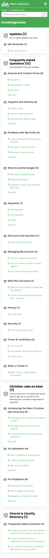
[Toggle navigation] (45, 4)
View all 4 (12, 470)
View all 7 (12, 225)
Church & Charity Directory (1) (22, 515)
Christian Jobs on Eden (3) (26, 388)
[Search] (44, 14)
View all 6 (12, 95)
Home (4, 10)
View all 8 (12, 123)
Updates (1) (18, 34)
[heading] (24, 44)
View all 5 (12, 157)
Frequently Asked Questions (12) (22, 61)
